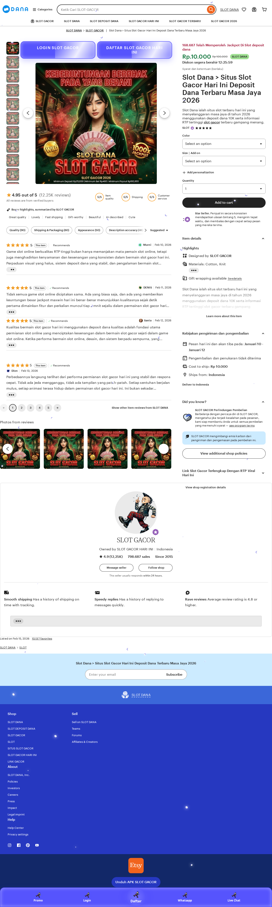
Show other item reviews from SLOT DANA (140, 407)
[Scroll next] (145, 230)
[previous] (8, 449)
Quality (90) (17, 230)
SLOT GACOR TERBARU (185, 21)
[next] (164, 449)
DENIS (147, 287)
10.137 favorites (42, 638)
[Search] (211, 9)
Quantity (188, 180)
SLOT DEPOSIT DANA (104, 21)
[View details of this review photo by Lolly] (20, 449)
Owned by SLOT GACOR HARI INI (126, 549)
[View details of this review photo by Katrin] (151, 449)
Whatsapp (185, 900)
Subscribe (174, 674)
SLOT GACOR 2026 (224, 21)
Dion (14, 370)
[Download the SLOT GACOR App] (136, 865)
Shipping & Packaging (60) (51, 230)
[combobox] (131, 9)
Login (87, 900)
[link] (4, 408)
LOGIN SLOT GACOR (58, 47)
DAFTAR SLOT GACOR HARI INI (134, 49)
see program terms (242, 425)
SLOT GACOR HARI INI (144, 21)
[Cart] (264, 9)
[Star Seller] (192, 128)
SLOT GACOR (95, 30)
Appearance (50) (89, 230)
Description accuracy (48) (126, 230)
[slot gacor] (15, 15)
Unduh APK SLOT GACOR (136, 882)
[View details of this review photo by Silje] (108, 449)
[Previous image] (28, 113)
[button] (155, 532)
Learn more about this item (224, 316)
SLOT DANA (229, 10)
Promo (38, 900)
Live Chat (234, 900)
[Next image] (164, 113)
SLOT (186, 127)
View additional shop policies (223, 453)
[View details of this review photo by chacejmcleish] (64, 449)
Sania (148, 320)
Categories (45, 9)
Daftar (136, 901)
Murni (147, 244)
